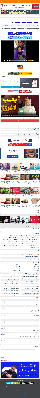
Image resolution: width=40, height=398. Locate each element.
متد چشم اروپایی (16, 239)
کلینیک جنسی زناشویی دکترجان (12, 241)
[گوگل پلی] (23, 383)
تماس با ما (20, 386)
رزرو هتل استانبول (22, 239)
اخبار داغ (26, 273)
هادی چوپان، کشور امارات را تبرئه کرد (33, 286)
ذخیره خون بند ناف (28, 243)
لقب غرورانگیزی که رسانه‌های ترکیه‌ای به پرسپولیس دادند (30, 254)
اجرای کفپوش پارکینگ (18, 245)
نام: (38, 348)
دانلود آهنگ (6, 237)
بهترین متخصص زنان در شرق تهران (34, 245)
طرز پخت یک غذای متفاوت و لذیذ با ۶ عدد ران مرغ (10, 279)
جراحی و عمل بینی (5, 245)
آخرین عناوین (35, 273)
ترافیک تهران (36, 268)
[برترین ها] (18, 1)
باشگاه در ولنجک (5, 239)
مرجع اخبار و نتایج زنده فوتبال (13, 237)
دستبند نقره (15, 235)
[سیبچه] (30, 383)
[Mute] (22, 87)
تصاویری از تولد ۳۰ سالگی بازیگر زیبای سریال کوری (31, 291)
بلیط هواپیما (30, 235)
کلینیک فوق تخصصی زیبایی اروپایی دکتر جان (24, 241)
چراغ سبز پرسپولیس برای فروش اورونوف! (32, 290)
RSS (17, 387)
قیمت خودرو (36, 266)
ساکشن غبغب (20, 235)
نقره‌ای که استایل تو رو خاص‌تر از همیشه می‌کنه (32, 129)
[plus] (5, 19)
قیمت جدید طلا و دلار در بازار (14, 278)
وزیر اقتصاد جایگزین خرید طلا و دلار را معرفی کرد (11, 276)
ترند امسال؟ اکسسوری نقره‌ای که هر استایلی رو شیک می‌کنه (30, 132)
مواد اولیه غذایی (28, 239)
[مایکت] (9, 383)
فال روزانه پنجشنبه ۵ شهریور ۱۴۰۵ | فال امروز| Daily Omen (30, 276)
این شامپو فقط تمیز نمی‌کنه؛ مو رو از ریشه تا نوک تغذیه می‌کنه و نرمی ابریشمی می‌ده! (27, 134)
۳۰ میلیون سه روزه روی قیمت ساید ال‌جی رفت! (31, 284)
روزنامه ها (36, 264)
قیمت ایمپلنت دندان (36, 235)
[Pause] (21, 87)
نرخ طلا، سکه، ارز (15, 264)
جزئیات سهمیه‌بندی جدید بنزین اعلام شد (12, 281)
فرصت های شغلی (15, 386)
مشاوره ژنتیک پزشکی (36, 243)
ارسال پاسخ (2, 302)
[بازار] (16, 383)
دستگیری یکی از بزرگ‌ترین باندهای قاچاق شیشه (31, 288)
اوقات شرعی (36, 270)
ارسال (2, 357)
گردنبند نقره (11, 235)
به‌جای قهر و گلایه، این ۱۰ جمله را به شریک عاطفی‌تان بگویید (30, 278)
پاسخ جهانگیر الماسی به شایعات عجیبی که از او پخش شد (30, 279)
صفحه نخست (35, 386)
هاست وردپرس (3, 243)
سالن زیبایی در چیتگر (22, 243)
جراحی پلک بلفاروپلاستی (35, 241)
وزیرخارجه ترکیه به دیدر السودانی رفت (32, 253)
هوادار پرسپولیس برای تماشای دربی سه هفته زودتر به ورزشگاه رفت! (30, 294)
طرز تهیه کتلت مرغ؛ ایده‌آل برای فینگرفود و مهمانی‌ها (10, 285)
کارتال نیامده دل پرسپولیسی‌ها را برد (33, 258)
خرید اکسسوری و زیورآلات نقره (34, 237)
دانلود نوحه (8, 243)
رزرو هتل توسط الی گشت (35, 239)
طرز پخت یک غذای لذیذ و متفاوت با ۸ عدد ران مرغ (10, 293)
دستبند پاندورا (27, 237)
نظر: (38, 351)
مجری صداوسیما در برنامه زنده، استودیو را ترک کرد (11, 283)
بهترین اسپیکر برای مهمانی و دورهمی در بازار (32, 126)
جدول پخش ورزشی (15, 270)
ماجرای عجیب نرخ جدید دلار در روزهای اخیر (32, 281)
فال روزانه (17, 268)
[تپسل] (1, 76)
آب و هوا (17, 266)
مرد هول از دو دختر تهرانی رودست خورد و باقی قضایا (10, 291)
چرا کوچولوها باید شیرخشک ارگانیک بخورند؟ (32, 137)
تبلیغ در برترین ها (10, 386)
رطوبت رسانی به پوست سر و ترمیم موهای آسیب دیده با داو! (30, 133)
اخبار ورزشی (27, 386)
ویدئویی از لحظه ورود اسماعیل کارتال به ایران (31, 259)
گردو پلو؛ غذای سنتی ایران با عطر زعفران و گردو (11, 290)
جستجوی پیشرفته (21, 387)
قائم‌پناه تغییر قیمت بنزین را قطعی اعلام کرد (32, 283)
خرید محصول (20, 120)
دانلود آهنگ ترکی (25, 245)
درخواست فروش (10, 87)
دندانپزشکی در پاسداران (14, 243)
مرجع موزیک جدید (21, 237)
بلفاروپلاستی (25, 235)
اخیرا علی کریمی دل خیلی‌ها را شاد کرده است (12, 295)
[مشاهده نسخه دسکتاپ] (1, 1)
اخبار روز (31, 386)
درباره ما (24, 386)
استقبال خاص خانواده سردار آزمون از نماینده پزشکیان (10, 288)
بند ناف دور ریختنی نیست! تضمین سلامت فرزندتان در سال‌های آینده (29, 135)
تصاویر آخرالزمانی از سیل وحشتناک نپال (32, 274)
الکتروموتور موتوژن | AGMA (35, 247)
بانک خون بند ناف (11, 245)
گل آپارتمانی (10, 239)
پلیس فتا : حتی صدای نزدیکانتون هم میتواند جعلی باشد (31, 130)
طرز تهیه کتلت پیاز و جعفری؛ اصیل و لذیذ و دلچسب (11, 274)
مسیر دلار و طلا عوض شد (14, 286)
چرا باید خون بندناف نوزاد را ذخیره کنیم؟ (33, 128)
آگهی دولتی (5, 386)
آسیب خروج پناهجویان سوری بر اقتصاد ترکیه (31, 256)
